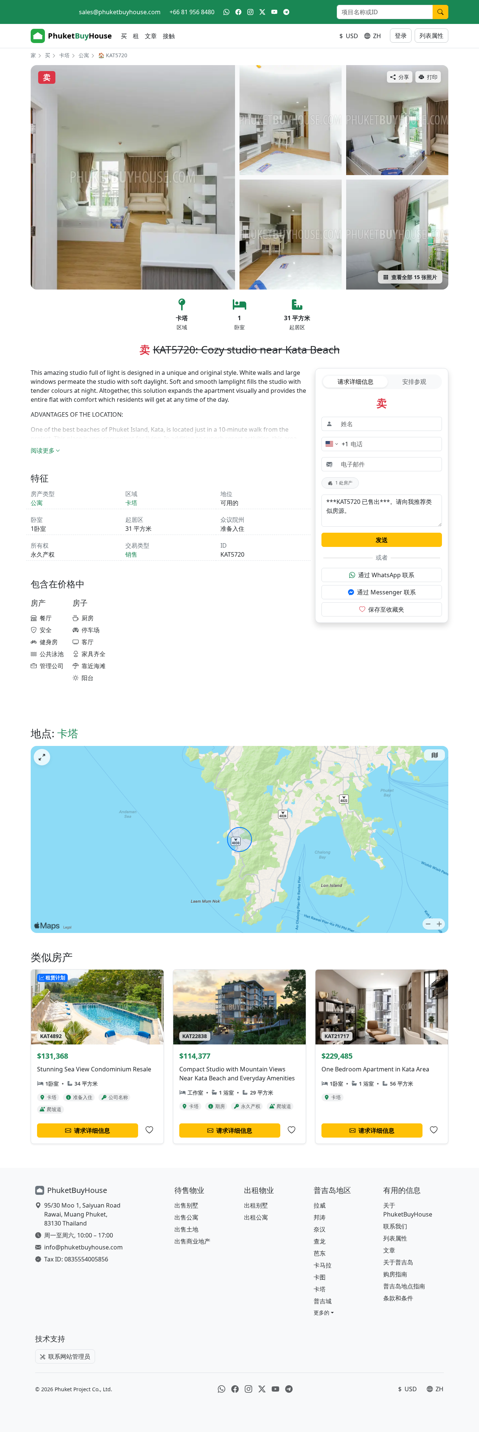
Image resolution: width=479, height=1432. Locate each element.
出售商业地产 (192, 1241)
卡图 (320, 1277)
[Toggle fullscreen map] (42, 757)
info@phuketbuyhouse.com (83, 1247)
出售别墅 (186, 1205)
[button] (324, 1312)
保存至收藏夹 (386, 609)
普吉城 (323, 1301)
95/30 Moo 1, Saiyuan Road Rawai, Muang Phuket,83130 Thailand (82, 1214)
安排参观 (414, 381)
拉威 (320, 1205)
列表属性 (431, 35)
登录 (401, 35)
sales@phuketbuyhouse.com (120, 12)
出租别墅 (256, 1205)
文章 (151, 36)
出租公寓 (256, 1217)
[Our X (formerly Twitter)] (262, 11)
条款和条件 (398, 1298)
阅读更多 (43, 450)
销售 (131, 554)
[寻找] (440, 12)
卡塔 (64, 55)
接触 (169, 36)
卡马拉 (323, 1265)
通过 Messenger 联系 (386, 592)
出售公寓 (186, 1217)
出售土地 (186, 1229)
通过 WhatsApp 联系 (386, 575)
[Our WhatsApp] (226, 11)
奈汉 (320, 1229)
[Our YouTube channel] (274, 11)
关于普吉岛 (398, 1262)
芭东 (320, 1253)
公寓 (84, 55)
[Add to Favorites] (149, 1130)
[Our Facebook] (238, 11)
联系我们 (395, 1226)
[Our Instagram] (250, 11)
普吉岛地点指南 (404, 1286)
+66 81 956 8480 (192, 12)
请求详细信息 (355, 381)
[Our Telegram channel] (286, 11)
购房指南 (395, 1274)
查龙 (320, 1241)
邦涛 (320, 1217)
